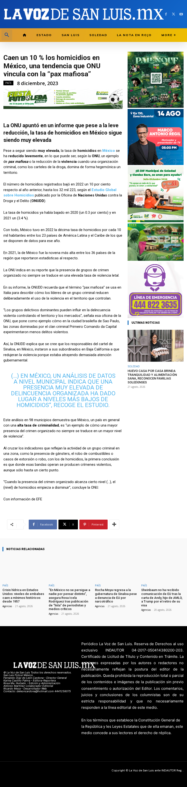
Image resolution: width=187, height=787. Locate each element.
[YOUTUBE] (181, 14)
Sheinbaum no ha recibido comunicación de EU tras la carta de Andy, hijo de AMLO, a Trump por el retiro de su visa (161, 597)
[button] (6, 35)
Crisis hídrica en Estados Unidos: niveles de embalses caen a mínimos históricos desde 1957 (23, 595)
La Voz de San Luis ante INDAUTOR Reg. (156, 770)
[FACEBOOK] (165, 14)
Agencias (7, 606)
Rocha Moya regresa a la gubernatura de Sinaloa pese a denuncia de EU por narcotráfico (116, 595)
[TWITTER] (173, 14)
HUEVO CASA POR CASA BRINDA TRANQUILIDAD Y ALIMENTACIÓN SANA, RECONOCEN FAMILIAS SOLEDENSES (152, 376)
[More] (114, 524)
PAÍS (8, 83)
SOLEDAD (134, 366)
